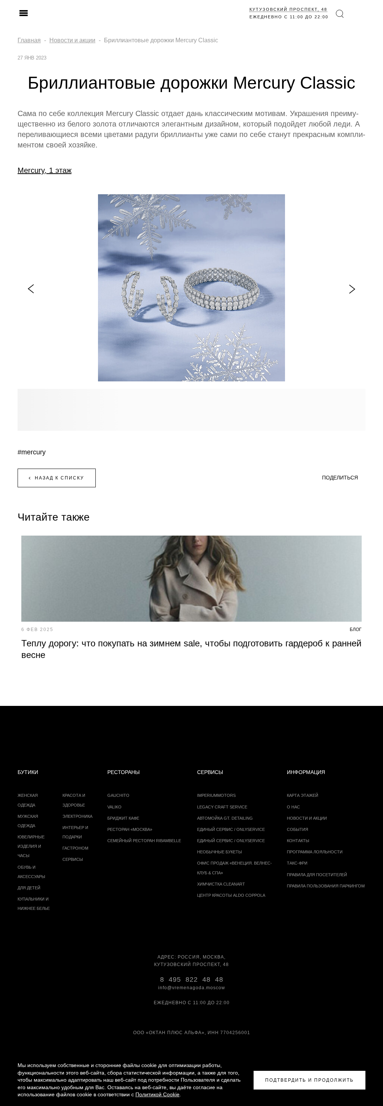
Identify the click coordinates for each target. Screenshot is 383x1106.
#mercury (32, 452)
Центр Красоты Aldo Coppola (231, 895)
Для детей (29, 888)
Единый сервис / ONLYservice (231, 829)
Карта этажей (302, 795)
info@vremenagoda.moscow (191, 987)
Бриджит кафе (123, 818)
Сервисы (72, 859)
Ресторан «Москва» (129, 829)
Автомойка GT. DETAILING (225, 818)
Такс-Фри (297, 863)
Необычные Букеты (219, 852)
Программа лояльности (315, 852)
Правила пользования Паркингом (326, 886)
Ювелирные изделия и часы (31, 846)
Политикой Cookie (157, 1094)
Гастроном (75, 848)
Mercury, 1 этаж (44, 170)
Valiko (114, 807)
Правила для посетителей (317, 874)
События (297, 829)
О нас (293, 807)
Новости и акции (307, 818)
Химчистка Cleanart (221, 884)
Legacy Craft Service (222, 807)
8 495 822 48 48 (191, 979)
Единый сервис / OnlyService (231, 840)
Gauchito (118, 795)
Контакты (298, 840)
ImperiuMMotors (216, 795)
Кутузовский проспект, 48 (288, 9)
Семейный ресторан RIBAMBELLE (144, 840)
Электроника (77, 816)
